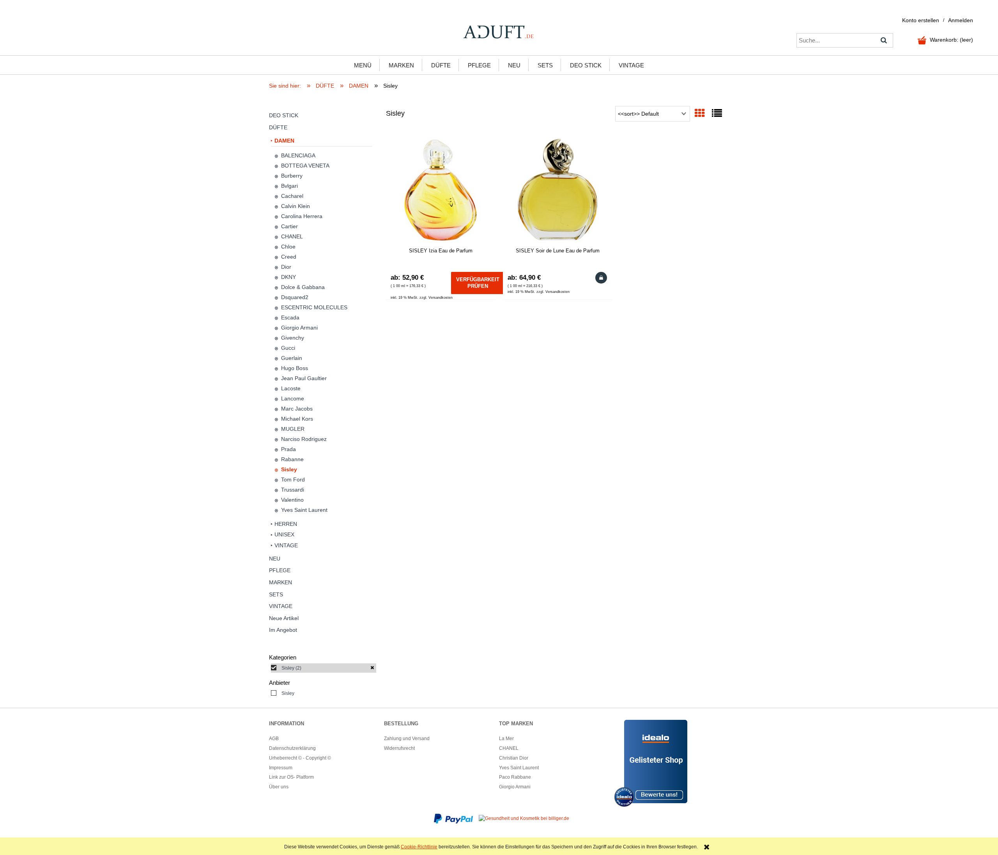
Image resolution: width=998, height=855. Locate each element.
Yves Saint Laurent (304, 510)
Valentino (292, 500)
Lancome (292, 398)
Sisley (289, 469)
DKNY (288, 277)
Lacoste (291, 388)
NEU (274, 558)
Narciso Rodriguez (304, 439)
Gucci (288, 348)
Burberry (292, 176)
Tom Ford (293, 479)
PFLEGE (279, 570)
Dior (286, 267)
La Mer (506, 738)
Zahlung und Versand (407, 738)
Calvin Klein (295, 206)
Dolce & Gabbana (303, 287)
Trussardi (292, 490)
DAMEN (284, 141)
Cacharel (292, 196)
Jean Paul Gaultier (304, 378)
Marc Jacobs (297, 408)
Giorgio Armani (299, 327)
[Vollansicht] (717, 113)
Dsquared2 (294, 297)
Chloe (288, 246)
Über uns (278, 787)
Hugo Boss (294, 368)
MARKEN (280, 582)
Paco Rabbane (515, 777)
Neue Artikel (284, 618)
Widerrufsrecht (399, 748)
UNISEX (284, 534)
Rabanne (292, 459)
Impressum (280, 767)
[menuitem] (362, 65)
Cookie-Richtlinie (419, 847)
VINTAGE (286, 545)
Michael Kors (297, 419)
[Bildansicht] (700, 113)
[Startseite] (499, 32)
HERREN (285, 524)
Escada (290, 317)
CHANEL (292, 236)
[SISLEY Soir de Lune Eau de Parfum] (557, 189)
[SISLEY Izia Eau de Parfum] (440, 189)
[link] (323, 668)
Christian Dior (513, 758)
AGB (274, 738)
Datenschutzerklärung (292, 748)
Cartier (289, 226)
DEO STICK (283, 115)
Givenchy (292, 338)
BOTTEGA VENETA (305, 165)
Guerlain (291, 358)
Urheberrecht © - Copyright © (300, 758)
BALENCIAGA (298, 155)
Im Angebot (283, 630)
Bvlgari (289, 186)
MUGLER (292, 429)
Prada (288, 449)
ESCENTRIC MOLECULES (314, 307)
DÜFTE (278, 127)
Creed (288, 257)
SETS (276, 594)
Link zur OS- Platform (291, 777)
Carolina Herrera (301, 216)
